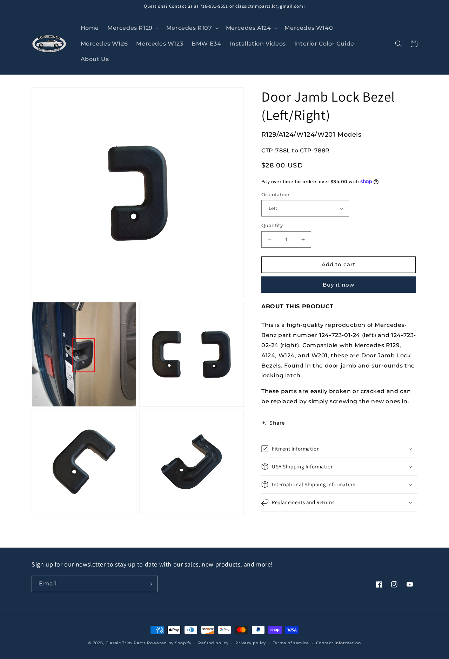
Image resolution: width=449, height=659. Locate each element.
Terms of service (291, 642)
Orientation (275, 194)
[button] (132, 28)
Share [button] (277, 423)
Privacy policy (250, 642)
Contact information (338, 642)
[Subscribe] (150, 584)
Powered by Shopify (169, 642)
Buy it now (338, 284)
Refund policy (213, 642)
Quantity (272, 225)
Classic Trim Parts (126, 642)
